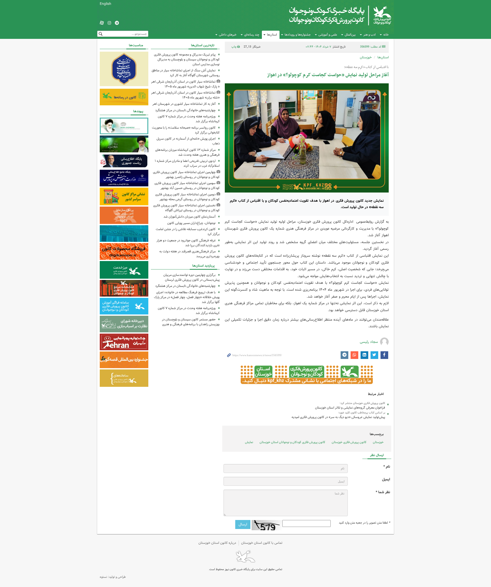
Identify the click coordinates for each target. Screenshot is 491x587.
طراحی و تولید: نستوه (113, 576)
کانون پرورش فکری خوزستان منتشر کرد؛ (362, 403)
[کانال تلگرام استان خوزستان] (117, 23)
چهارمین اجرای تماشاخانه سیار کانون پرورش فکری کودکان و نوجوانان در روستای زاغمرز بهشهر (186, 174)
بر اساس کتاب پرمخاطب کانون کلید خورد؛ (361, 412)
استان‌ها (272, 34)
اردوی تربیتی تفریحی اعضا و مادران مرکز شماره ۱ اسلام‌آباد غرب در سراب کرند (187, 163)
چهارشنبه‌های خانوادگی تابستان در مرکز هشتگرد (185, 110)
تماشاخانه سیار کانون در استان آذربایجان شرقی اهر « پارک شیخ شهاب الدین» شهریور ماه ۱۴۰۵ (185, 84)
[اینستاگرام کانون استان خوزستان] (109, 23)
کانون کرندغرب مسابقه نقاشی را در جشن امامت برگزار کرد (188, 231)
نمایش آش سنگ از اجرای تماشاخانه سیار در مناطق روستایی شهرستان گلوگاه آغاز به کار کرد (186, 73)
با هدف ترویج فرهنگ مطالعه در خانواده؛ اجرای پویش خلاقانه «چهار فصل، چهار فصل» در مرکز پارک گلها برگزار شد (187, 297)
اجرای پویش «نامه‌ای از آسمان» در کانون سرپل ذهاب (188, 141)
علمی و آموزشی (327, 34)
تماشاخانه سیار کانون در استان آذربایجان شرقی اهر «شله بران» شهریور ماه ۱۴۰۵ (185, 95)
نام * (386, 466)
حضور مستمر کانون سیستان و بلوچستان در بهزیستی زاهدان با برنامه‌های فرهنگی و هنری (191, 322)
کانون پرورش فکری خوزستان (349, 442)
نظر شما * (383, 492)
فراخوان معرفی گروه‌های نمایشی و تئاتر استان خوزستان (350, 407)
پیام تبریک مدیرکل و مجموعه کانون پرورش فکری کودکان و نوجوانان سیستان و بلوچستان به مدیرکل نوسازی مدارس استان (187, 59)
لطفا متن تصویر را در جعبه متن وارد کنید (364, 523)
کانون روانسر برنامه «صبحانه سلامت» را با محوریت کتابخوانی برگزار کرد (186, 130)
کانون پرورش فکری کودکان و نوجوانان (331, 15)
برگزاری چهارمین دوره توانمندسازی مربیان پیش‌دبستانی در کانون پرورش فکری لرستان (191, 277)
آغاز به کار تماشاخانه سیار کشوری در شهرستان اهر (184, 103)
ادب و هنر (369, 34)
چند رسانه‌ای (251, 34)
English (105, 4)
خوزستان (366, 57)
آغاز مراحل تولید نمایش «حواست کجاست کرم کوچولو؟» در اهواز (328, 75)
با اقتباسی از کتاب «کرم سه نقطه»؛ (366, 67)
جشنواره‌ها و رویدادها (298, 34)
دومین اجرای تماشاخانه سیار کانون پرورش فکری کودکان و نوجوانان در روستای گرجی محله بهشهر (187, 197)
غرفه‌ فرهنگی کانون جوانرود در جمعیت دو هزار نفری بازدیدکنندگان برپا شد (188, 243)
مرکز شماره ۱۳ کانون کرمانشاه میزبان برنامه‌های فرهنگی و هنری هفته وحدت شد (187, 152)
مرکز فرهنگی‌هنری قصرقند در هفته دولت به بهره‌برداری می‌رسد (189, 254)
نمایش (249, 442)
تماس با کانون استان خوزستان (262, 543)
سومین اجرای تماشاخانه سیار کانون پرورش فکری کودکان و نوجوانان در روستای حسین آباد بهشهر (187, 185)
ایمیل (386, 479)
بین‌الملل (350, 34)
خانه (386, 34)
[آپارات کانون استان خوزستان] (101, 23)
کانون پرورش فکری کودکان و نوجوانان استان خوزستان (292, 442)
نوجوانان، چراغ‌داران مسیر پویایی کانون (191, 223)
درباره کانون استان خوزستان (217, 543)
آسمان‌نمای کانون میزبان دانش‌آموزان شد (189, 216)
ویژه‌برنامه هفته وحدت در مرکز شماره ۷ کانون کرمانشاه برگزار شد (189, 119)
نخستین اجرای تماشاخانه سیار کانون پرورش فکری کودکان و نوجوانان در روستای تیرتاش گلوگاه (186, 208)
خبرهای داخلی (228, 34)
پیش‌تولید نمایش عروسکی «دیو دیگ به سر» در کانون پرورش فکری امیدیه (338, 417)
